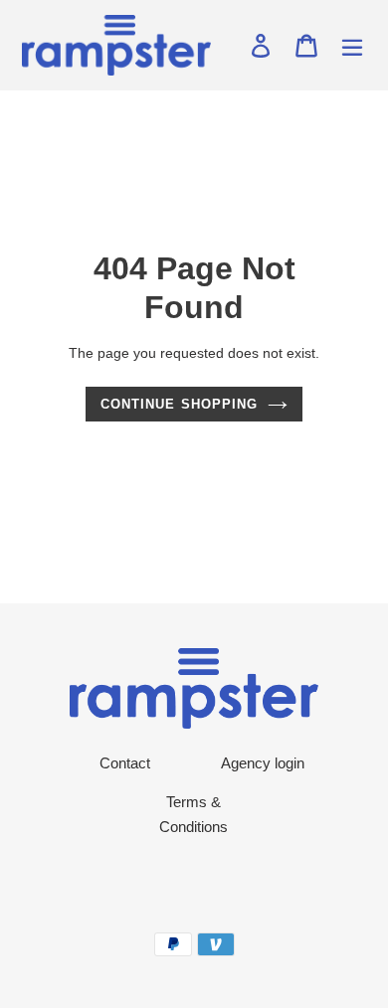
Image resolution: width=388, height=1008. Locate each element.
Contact (124, 763)
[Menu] (352, 46)
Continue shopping (179, 404)
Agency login (262, 763)
